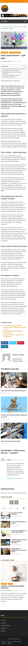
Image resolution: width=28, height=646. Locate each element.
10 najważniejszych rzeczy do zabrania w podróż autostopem (19, 541)
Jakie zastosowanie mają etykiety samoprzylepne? (13, 390)
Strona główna (4, 26)
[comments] (17, 508)
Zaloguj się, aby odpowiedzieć (14, 478)
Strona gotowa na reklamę (9, 77)
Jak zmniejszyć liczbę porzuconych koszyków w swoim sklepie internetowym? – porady (15, 327)
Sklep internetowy (18, 26)
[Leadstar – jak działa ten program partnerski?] (14, 573)
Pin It (21, 343)
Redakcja (3, 631)
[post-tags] (24, 508)
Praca (10, 583)
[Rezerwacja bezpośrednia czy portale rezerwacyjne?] (5, 531)
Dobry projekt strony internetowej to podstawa (14, 68)
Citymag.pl (17, 638)
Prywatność (4, 628)
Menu (5, 21)
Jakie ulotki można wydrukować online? (10, 441)
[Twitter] (26, 1)
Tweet (13, 343)
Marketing (10, 26)
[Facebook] (24, 1)
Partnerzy (3, 623)
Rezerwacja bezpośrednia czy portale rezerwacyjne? (19, 531)
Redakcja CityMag (7, 61)
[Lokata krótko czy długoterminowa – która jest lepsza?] (5, 549)
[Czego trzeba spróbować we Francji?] (5, 522)
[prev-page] (2, 605)
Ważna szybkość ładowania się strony (11, 75)
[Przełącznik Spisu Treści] (24, 66)
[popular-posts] (4, 508)
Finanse (4, 583)
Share (5, 343)
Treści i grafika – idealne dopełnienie (11, 70)
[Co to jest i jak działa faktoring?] (5, 513)
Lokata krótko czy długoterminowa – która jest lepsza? (18, 550)
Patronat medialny (5, 625)
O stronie (3, 620)
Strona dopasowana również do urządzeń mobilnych (12, 72)
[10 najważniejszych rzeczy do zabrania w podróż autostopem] (5, 540)
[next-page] (5, 605)
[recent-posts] (10, 508)
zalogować (9, 493)
